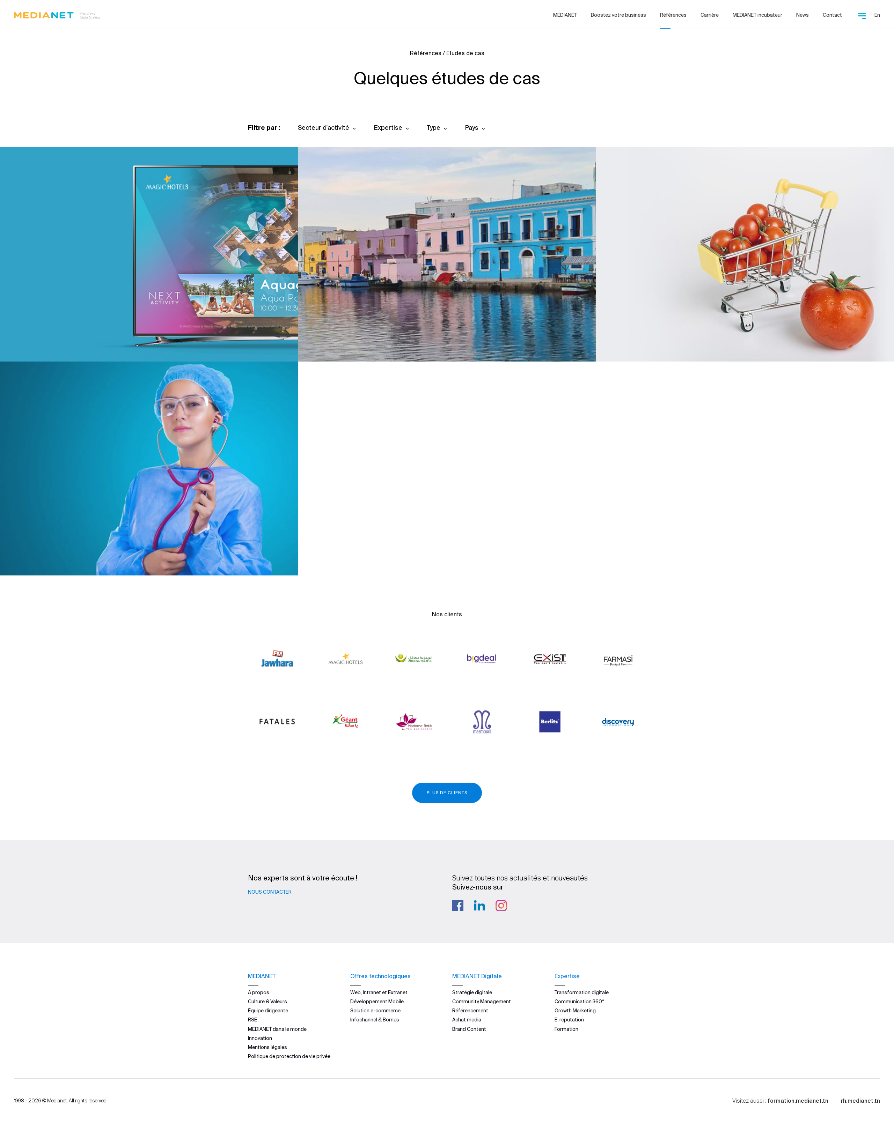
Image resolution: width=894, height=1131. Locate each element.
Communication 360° (579, 1001)
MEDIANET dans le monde (277, 1029)
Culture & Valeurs (267, 1001)
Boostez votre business (618, 15)
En (877, 15)
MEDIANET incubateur (757, 15)
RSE (252, 1019)
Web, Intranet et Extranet (379, 992)
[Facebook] (457, 905)
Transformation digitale (582, 992)
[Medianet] (57, 14)
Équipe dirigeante (268, 1010)
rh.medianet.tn (860, 1100)
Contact (832, 15)
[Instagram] (501, 905)
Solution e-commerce (375, 1010)
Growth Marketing (575, 1010)
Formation (566, 1029)
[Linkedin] (479, 905)
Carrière (710, 15)
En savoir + (49, 337)
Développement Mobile (377, 1001)
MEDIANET (565, 15)
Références (673, 15)
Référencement (470, 1010)
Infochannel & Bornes (374, 1019)
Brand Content (469, 1029)
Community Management (481, 1001)
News (802, 15)
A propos (258, 992)
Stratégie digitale (472, 992)
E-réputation (569, 1019)
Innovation (260, 1038)
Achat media (466, 1019)
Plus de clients (447, 792)
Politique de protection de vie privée (289, 1056)
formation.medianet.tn (798, 1100)
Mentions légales (267, 1047)
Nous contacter (270, 892)
